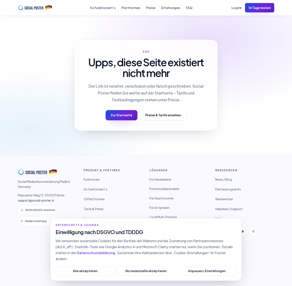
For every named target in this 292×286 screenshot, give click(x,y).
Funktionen (92, 179)
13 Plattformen (94, 199)
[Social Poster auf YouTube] (242, 231)
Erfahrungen (170, 8)
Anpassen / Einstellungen (207, 271)
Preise (150, 8)
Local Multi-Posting (163, 217)
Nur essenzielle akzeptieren (146, 271)
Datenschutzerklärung (96, 253)
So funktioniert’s (102, 8)
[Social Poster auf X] (253, 231)
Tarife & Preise (93, 209)
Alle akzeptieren (85, 271)
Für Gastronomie (161, 198)
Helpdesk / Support (229, 209)
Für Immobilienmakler (164, 189)
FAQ (189, 8)
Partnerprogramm (228, 189)
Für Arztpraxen (159, 207)
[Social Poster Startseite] (35, 7)
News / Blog (223, 179)
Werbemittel (224, 199)
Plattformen (130, 8)
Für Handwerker (160, 179)
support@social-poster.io (36, 200)
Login (237, 8)
